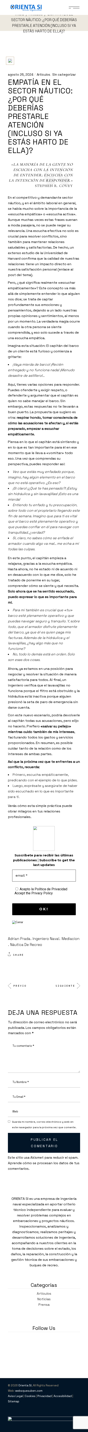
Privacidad (44, 1396)
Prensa (44, 1304)
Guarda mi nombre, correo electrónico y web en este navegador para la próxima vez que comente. (44, 1124)
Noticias (44, 1299)
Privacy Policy (42, 893)
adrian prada (19, 938)
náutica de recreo (26, 944)
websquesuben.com (29, 1391)
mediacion (70, 938)
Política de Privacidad (51, 889)
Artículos (43, 74)
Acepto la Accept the (41, 891)
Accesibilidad (63, 1396)
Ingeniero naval (45, 938)
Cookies (30, 1396)
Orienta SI (25, 1385)
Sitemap (13, 1401)
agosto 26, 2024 (20, 74)
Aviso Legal (15, 1396)
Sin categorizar (64, 74)
